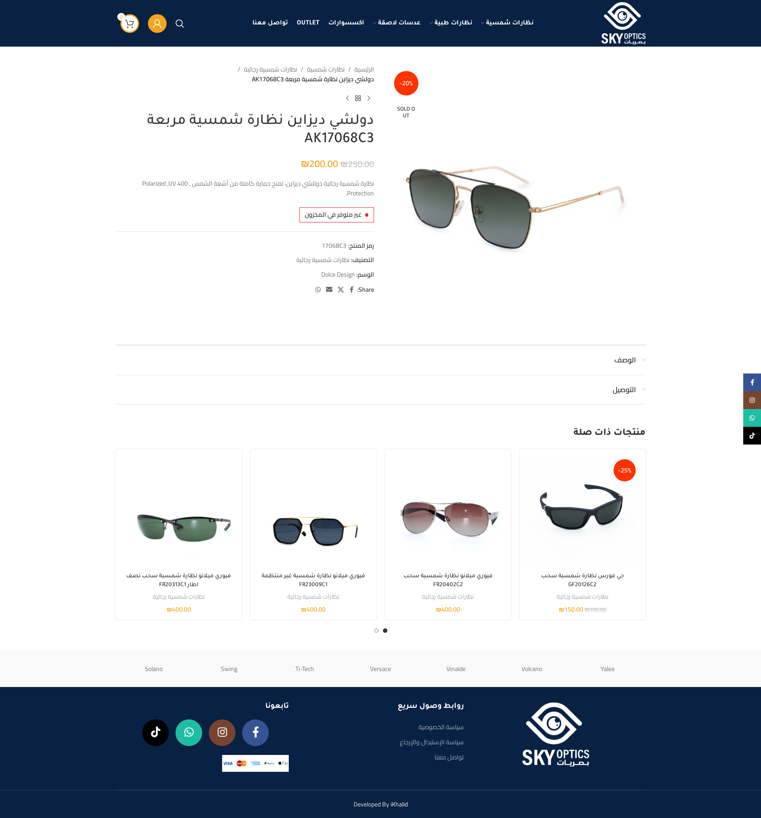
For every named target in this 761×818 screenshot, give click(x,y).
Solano (154, 669)
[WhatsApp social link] (318, 290)
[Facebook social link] (352, 290)
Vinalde (456, 669)
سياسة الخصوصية (441, 727)
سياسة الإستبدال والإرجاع (432, 742)
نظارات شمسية (326, 69)
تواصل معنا (449, 757)
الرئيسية (364, 69)
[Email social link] (329, 290)
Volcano (532, 669)
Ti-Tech (304, 669)
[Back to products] (358, 98)
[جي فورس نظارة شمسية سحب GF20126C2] (582, 512)
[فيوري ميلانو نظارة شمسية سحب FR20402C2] (448, 512)
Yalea (607, 669)
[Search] (180, 23)
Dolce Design (338, 274)
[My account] (157, 23)
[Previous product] (368, 98)
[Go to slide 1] (385, 630)
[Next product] (347, 98)
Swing (229, 669)
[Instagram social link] (222, 732)
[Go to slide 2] (376, 630)
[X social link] (341, 290)
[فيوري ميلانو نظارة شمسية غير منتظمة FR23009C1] (313, 512)
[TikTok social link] (155, 732)
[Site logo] (623, 22)
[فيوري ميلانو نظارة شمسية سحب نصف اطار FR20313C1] (179, 512)
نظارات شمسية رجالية (270, 69)
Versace (380, 669)
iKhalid (399, 804)
